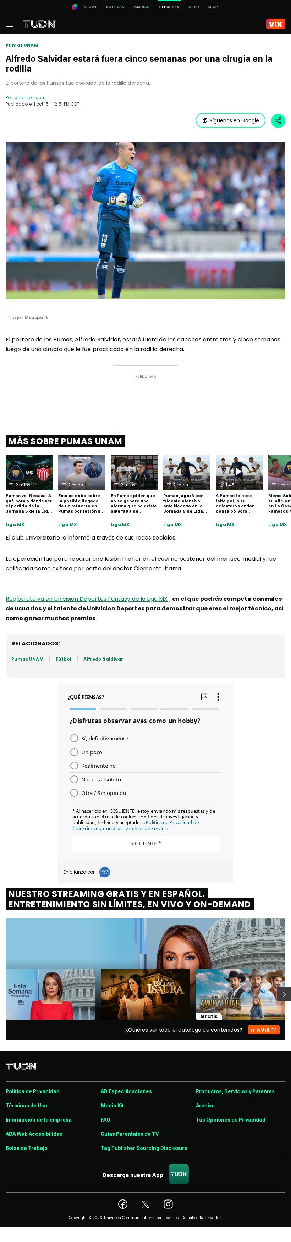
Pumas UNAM (22, 45)
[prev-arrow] (1, 994)
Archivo (205, 1105)
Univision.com (30, 98)
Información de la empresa (39, 1120)
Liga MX (15, 524)
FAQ (105, 1120)
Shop (213, 7)
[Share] (278, 121)
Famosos (142, 7)
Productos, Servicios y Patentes (235, 1091)
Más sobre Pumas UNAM (65, 441)
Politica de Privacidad (33, 1091)
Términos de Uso (26, 1105)
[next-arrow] (284, 994)
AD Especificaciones (126, 1091)
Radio (193, 7)
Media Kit (112, 1105)
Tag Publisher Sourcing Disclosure (144, 1148)
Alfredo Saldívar (103, 659)
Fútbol (63, 659)
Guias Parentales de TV (130, 1134)
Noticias (115, 7)
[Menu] (9, 24)
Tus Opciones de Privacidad (230, 1120)
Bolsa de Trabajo (27, 1148)
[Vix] (275, 24)
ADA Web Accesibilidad (34, 1134)
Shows (91, 7)
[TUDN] (39, 24)
